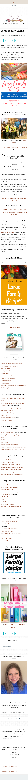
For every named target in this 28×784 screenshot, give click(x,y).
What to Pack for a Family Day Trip (11, 506)
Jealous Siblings (5, 541)
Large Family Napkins (7, 484)
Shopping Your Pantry (7, 413)
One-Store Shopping (7, 410)
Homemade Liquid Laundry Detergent (12, 467)
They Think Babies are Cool (9, 528)
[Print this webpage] (15, 40)
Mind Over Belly (5, 439)
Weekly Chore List (6, 371)
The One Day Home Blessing (9, 366)
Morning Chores (5, 368)
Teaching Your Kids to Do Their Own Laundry (14, 385)
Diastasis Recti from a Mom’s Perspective (13, 447)
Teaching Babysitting (7, 489)
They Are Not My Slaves (8, 378)
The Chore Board (6, 380)
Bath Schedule (5, 383)
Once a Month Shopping (8, 417)
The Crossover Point (7, 531)
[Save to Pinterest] (9, 40)
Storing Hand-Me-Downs (8, 462)
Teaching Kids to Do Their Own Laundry (12, 474)
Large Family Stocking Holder (9, 487)
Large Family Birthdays (7, 504)
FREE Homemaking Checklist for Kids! (14, 2)
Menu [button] (15, 5)
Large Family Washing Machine (10, 472)
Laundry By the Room (7, 460)
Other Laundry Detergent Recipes (11, 469)
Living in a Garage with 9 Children (11, 533)
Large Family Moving (7, 494)
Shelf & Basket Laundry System (10, 464)
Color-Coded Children (7, 509)
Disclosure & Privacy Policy (10, 766)
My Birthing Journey (7, 432)
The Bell (3, 501)
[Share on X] (5, 40)
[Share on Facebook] (2, 40)
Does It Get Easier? (6, 524)
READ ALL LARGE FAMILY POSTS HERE (15, 147)
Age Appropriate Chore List (9, 376)
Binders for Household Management (11, 363)
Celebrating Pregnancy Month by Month (13, 449)
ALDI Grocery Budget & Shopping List (12, 408)
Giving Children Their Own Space (10, 492)
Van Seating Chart (6, 388)
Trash (2, 499)
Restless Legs (5, 442)
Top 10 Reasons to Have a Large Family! (15, 209)
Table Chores (5, 373)
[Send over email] (12, 40)
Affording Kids (5, 497)
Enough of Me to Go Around (9, 521)
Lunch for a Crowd (6, 420)
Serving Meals (5, 415)
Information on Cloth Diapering (10, 444)
